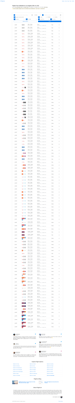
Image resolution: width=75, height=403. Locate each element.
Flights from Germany (16, 365)
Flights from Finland (50, 369)
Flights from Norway (50, 367)
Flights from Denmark (50, 373)
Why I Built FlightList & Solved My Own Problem (51, 382)
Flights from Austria (33, 371)
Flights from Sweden (33, 375)
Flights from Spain (16, 373)
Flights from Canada (33, 367)
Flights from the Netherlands (17, 367)
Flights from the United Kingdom (18, 371)
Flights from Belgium (33, 369)
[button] (32, 15)
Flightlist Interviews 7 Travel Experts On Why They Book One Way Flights (27, 382)
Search (50, 21)
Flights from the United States (17, 369)
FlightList (3, 1)
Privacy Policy (60, 401)
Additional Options (25, 21)
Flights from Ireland (50, 371)
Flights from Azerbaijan (16, 375)
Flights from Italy (32, 365)
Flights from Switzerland (33, 373)
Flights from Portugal (50, 365)
